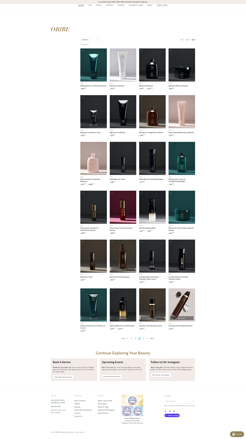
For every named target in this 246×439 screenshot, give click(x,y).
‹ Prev (123, 338)
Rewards (77, 407)
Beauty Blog (102, 404)
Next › (152, 338)
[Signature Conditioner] (123, 111)
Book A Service (79, 401)
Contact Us (78, 416)
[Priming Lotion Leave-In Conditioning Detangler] (182, 158)
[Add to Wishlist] (82, 50)
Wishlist (77, 404)
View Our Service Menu (63, 377)
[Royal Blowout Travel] (123, 158)
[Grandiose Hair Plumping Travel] (152, 305)
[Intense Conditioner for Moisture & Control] (93, 305)
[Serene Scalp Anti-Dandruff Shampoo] (93, 158)
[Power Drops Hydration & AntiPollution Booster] (93, 207)
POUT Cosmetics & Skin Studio (64, 432)
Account (77, 413)
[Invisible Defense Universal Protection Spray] (182, 256)
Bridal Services (103, 413)
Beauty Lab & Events (105, 401)
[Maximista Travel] (93, 256)
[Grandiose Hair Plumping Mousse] (182, 305)
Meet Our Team (103, 407)
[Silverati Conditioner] (123, 65)
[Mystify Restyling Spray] (152, 207)
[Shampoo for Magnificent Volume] (152, 111)
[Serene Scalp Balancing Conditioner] (182, 111)
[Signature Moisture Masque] (182, 65)
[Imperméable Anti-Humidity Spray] (123, 305)
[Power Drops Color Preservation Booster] (123, 207)
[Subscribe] (194, 401)
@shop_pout (187, 369)
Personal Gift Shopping (106, 410)
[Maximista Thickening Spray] (123, 256)
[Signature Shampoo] (152, 65)
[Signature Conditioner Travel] (93, 111)
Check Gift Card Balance (83, 410)
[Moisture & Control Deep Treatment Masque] (182, 207)
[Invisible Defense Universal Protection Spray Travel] (152, 256)
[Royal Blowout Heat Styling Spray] (152, 158)
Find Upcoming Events (112, 376)
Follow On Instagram (161, 375)
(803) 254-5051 (56, 406)
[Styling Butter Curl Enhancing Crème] (93, 65)
